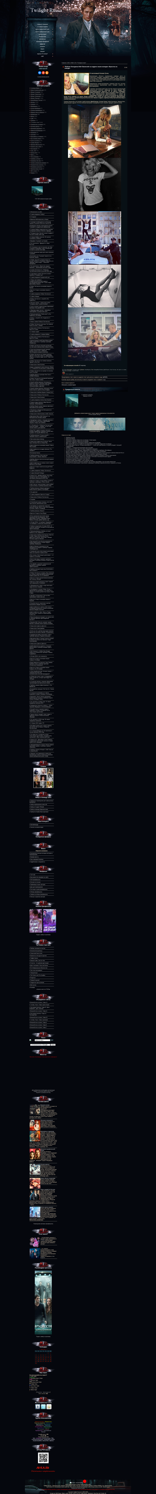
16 (50, 1357)
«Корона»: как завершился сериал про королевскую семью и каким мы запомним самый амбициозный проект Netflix (41, 755)
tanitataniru (39, 1438)
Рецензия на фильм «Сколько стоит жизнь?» (78, 459)
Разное (33, 172)
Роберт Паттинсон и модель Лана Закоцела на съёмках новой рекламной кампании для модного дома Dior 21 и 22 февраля (42, 574)
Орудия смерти (35, 126)
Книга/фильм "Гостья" (37, 100)
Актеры (33, 102)
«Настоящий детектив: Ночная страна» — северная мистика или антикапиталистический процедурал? (41, 672)
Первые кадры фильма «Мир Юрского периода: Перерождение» (40, 403)
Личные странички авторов (37, 896)
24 (36, 1361)
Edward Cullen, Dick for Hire (37, 960)
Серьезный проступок (36, 953)
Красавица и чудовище (37, 136)
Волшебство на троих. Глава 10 (38, 1017)
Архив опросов (46, 1392)
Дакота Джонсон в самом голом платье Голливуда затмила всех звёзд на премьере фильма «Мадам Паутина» (41, 608)
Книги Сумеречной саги (37, 90)
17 (36, 1359)
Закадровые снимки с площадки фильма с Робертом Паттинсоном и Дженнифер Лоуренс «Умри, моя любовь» (41, 421)
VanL (34, 1438)
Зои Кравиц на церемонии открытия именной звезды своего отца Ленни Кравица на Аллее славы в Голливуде (41, 507)
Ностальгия (34, 148)
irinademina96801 (37, 1440)
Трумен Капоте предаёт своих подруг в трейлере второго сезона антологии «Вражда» (40, 715)
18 (38, 1359)
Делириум (33, 132)
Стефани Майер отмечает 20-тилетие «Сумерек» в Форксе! (40, 237)
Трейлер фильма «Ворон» (37, 510)
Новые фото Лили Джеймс (37, 628)
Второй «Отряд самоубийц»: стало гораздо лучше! (79, 460)
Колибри (32, 987)
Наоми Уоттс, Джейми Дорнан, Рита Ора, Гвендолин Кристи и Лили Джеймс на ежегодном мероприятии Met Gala (41, 477)
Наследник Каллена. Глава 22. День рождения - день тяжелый (40, 1008)
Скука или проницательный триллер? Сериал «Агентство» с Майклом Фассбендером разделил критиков (40, 351)
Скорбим (32, 499)
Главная (110, 3)
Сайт (32, 118)
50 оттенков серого (36, 138)
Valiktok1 (51, 1440)
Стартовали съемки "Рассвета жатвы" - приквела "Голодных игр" (41, 274)
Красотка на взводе (66, 370)
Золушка (33, 134)
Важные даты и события (37, 112)
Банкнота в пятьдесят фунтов (38, 955)
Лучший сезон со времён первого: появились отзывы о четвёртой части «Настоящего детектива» (40, 710)
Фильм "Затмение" (36, 96)
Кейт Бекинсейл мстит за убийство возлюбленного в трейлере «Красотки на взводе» (89, 443)
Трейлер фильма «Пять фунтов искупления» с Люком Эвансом (38, 456)
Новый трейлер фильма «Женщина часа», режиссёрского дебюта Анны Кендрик (41, 389)
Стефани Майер (35, 88)
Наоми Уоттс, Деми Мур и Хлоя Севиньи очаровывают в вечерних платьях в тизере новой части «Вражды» (41, 741)
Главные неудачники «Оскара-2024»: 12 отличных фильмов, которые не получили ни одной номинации (42, 527)
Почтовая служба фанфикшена (38, 889)
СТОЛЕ (43, 1240)
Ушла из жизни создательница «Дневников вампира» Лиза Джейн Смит (41, 307)
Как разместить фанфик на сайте (39, 877)
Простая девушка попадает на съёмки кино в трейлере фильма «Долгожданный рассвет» (42, 618)
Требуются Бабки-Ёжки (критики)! (39, 811)
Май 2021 (43, 1349)
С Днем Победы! (34, 296)
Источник (64, 369)
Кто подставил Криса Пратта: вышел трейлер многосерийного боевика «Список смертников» (91, 455)
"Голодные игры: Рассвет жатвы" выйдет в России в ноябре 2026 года (41, 234)
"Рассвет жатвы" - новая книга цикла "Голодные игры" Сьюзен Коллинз (40, 303)
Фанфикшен (34, 106)
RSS (126, 3)
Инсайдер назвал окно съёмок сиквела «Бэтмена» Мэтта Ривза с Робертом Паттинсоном (40, 727)
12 (40, 1357)
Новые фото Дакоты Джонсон (38, 626)
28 (45, 1361)
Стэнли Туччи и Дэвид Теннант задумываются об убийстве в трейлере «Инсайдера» (89, 450)
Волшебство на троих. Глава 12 (38, 1002)
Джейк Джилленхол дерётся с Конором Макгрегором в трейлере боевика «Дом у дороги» (41, 647)
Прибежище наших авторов (37, 884)
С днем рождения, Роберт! (37, 214)
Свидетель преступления (37, 982)
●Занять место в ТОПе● (43, 989)
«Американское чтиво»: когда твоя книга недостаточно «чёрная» (41, 586)
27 (43, 1361)
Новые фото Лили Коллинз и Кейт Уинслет (41, 413)
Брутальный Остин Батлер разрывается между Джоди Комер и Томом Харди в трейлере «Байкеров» (41, 542)
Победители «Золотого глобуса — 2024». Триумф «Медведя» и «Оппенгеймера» (41, 706)
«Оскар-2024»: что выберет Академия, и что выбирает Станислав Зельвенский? (41, 523)
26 (40, 1361)
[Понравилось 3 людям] (63, 372)
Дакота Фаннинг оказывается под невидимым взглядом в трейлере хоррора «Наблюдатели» (41, 547)
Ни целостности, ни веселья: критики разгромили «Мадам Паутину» (40, 603)
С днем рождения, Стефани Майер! (39, 334)
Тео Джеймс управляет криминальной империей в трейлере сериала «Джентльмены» (40, 565)
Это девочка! (33, 492)
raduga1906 (47, 1439)
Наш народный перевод (36, 859)
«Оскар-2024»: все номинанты (38, 656)
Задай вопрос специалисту (37, 861)
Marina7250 (46, 1440)
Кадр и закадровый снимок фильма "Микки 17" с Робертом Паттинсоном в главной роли (42, 367)
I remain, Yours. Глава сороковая (39, 1019)
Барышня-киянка (70, 438)
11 (38, 1357)
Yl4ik (52, 1438)
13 (43, 1357)
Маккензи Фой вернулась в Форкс (39, 219)
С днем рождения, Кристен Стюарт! (39, 494)
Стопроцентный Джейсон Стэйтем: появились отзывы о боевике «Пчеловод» (41, 693)
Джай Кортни (106, 369)
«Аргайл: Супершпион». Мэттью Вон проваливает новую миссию (40, 596)
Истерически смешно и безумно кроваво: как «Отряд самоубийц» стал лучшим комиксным (91, 461)
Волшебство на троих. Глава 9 (38, 1022)
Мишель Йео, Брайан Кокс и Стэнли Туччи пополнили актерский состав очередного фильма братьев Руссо (95, 452)
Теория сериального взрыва (38, 162)
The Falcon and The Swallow (37, 975)
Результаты (39, 1392)
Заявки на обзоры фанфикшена (39, 894)
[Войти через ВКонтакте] (39, 72)
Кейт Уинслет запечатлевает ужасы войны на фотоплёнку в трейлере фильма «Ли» (41, 485)
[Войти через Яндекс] (43, 72)
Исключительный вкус (36, 950)
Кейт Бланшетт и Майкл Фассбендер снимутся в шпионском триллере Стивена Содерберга (41, 652)
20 (43, 1359)
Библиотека (34, 114)
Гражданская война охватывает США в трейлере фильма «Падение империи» (40, 635)
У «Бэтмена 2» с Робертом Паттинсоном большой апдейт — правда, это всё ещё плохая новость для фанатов (41, 426)
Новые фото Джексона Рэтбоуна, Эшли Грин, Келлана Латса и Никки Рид (41, 442)
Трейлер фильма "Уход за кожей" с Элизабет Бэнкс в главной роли (39, 436)
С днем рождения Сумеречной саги (40, 277)
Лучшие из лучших (35, 882)
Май (72, 62)
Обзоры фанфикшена (36, 891)
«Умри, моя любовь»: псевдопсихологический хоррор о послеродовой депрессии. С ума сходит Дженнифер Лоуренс (40, 281)
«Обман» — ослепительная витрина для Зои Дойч (79, 447)
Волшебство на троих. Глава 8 (38, 1025)
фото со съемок (122, 369)
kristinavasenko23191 (37, 1439)
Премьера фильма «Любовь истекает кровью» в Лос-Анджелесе (40, 531)
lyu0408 (53, 1439)
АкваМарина (88, 369)
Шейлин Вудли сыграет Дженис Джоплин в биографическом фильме (41, 406)
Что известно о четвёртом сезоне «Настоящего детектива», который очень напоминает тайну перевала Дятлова (41, 736)
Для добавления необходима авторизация (43, 1090)
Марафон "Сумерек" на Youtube (38, 240)
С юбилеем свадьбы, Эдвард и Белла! (87, 395)
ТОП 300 (32, 874)
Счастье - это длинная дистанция (39, 963)
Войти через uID (43, 68)
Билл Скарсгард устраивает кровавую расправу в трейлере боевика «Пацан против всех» (42, 560)
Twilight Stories (34, 958)
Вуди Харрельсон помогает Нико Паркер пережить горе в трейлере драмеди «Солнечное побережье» (41, 664)
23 (50, 1359)
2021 (68, 62)
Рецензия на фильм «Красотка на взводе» (77, 441)
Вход (123, 3)
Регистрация (117, 3)
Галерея (33, 104)
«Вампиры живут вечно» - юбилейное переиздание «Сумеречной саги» (40, 311)
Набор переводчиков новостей (38, 804)
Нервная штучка (70, 437)
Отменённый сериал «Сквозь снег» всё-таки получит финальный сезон (41, 502)
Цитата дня (34, 152)
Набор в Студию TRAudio (37, 807)
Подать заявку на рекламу (43, 934)
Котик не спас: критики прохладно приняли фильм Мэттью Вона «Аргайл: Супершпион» (41, 631)
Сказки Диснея (35, 142)
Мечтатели (33, 985)
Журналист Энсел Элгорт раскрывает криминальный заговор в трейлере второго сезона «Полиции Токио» (41, 698)
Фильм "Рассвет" (35, 98)
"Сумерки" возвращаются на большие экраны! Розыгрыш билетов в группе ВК (40, 222)
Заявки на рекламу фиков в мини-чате (43, 1091)
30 (50, 1361)
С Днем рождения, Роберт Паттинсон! (40, 293)
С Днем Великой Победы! (37, 473)
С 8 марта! (33, 216)
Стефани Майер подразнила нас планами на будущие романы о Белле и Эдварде (41, 230)
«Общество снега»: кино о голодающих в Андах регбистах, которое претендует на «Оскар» (41, 678)
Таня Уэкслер (113, 369)
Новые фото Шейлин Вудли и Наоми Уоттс (41, 392)
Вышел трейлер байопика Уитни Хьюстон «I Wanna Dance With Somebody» (86, 451)
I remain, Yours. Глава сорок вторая (39, 1004)
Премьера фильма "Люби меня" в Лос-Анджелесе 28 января (40, 314)
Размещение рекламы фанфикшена (43, 1223)
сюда (104, 379)
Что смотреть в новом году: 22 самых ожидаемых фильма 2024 (40, 702)
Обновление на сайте (36, 212)
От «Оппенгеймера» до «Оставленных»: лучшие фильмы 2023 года (41, 731)
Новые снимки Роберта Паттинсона (40, 321)
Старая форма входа (43, 76)
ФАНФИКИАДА (34, 824)
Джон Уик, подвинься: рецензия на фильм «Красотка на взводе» (83, 442)
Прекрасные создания (37, 124)
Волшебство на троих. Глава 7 (38, 1027)
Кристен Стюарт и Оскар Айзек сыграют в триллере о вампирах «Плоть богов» (41, 481)
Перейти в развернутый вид (43, 1092)
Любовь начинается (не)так (37, 948)
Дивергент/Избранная (36, 130)
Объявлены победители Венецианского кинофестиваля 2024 (41, 410)
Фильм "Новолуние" (36, 94)
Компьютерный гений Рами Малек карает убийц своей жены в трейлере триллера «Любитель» (41, 342)
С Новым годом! (34, 331)
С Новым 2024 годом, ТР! (37, 723)
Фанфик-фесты (34, 857)
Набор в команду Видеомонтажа (39, 809)
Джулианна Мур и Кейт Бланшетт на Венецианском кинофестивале (40, 417)
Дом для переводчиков (36, 887)
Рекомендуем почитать (37, 164)
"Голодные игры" (35, 122)
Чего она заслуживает (36, 970)
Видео (32, 116)
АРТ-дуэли (34, 170)
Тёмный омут (34, 972)
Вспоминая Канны (35, 452)
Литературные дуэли (36, 168)
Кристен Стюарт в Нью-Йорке (38, 513)
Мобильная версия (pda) (78, 1488)
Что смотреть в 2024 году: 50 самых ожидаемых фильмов (40, 720)
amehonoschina (46, 1438)
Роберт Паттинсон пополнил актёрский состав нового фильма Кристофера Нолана (41, 346)
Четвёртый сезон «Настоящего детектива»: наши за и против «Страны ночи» (42, 552)
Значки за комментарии (36, 827)
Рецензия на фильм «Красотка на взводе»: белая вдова (81, 440)
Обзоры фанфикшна (36, 110)
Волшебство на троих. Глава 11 (38, 1011)
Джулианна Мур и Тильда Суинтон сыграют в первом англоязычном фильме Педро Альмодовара (42, 640)
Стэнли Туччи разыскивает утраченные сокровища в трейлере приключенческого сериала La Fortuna (93, 463)
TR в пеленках (35, 156)
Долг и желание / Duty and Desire (39, 965)
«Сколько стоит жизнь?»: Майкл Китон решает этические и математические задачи (88, 456)
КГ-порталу (82, 365)
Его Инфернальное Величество (38, 968)
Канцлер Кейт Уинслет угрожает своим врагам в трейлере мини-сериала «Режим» (41, 622)
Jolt (117, 369)
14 (45, 1357)
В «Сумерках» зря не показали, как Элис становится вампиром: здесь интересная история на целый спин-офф (41, 248)
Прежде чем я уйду (36, 146)
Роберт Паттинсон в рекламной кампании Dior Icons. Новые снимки (41, 379)
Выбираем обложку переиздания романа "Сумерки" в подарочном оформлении (41, 226)
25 (38, 1361)
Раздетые (33, 977)
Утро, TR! (33, 150)
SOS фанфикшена (35, 879)
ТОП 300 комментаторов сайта (43, 198)
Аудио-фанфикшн (35, 108)
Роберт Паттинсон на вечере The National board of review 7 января (41, 324)
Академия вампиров (36, 128)
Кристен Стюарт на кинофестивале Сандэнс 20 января (39, 659)
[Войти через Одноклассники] (46, 72)
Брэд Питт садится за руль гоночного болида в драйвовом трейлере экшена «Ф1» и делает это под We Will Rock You (41, 431)
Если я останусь (35, 140)
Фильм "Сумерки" (35, 92)
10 (36, 1357)
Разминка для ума (36, 160)
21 (45, 1359)
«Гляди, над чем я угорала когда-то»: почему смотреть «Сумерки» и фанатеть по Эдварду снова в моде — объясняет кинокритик (41, 261)
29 (48, 1361)
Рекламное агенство (36, 166)
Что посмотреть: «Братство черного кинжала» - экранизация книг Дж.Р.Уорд (40, 266)
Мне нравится (70, 374)
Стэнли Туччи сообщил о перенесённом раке (78, 457)
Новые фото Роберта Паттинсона (39, 394)
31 (36, 1363)
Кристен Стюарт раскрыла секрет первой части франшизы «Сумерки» (41, 582)
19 (40, 1359)
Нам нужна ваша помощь (37, 439)
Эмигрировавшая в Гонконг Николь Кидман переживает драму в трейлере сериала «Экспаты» (42, 746)
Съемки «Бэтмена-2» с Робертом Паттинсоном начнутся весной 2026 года (41, 270)
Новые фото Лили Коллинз (37, 364)
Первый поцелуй (34, 980)
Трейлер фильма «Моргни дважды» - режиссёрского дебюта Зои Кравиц (40, 489)
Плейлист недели (35, 158)
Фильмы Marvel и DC (36, 144)
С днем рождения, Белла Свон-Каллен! (40, 399)
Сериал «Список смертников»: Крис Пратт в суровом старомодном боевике (86, 454)
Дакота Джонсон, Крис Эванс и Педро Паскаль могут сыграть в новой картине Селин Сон (40, 613)
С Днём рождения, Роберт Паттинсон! (40, 470)
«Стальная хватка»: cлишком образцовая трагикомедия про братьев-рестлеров (41, 682)
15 (48, 1357)
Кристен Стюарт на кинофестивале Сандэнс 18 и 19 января (39, 668)
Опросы (33, 120)
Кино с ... (33, 154)
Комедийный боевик (98, 369)
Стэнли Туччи (75, 370)
